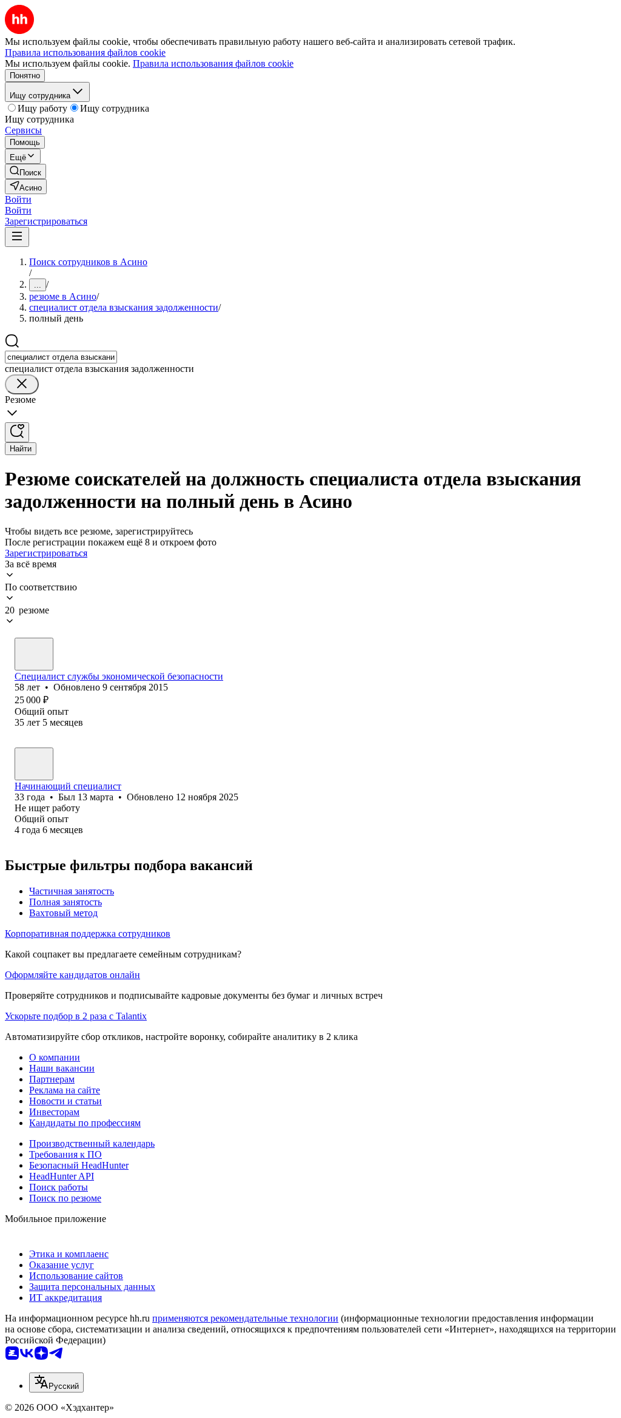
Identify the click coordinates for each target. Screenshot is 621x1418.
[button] (18, 199)
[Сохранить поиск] (17, 432)
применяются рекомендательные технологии (245, 1318)
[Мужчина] (34, 654)
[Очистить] (22, 384)
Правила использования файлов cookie (213, 63)
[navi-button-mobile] (17, 237)
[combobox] (61, 357)
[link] (25, 171)
